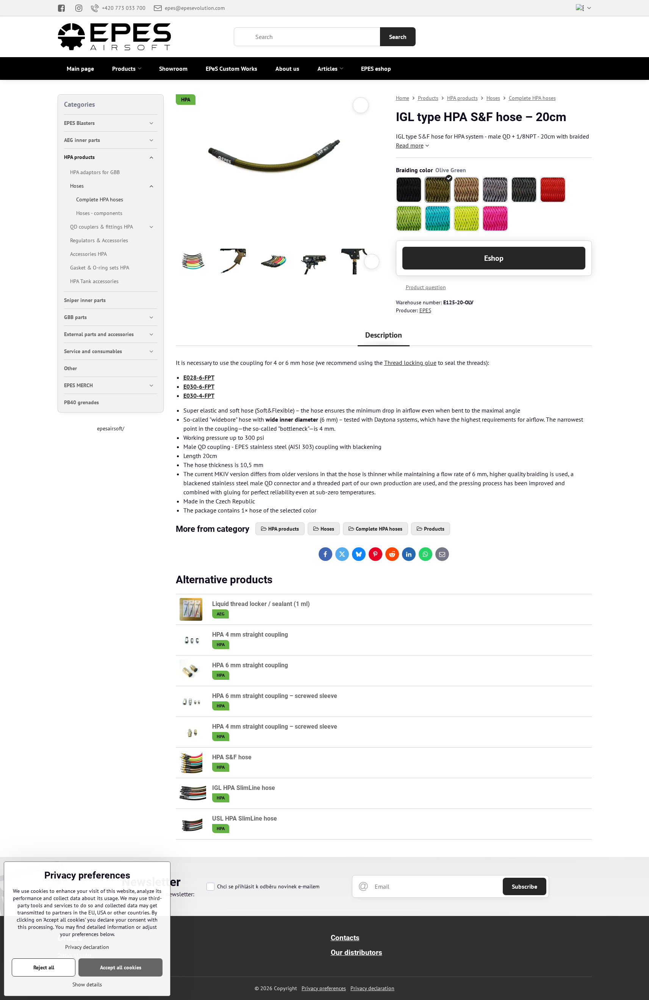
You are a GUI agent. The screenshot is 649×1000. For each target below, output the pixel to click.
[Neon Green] (466, 218)
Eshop (494, 258)
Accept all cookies (120, 967)
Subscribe (524, 886)
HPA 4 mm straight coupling (250, 634)
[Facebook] (64, 8)
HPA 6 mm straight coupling (250, 665)
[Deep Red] (553, 189)
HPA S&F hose (232, 757)
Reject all (43, 967)
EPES (425, 310)
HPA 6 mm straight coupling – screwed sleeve (274, 695)
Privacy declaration (372, 988)
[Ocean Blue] (437, 218)
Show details (87, 984)
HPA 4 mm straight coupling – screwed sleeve (274, 726)
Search (398, 36)
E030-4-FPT (198, 395)
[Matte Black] (409, 189)
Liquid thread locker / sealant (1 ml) (261, 603)
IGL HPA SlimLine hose (243, 787)
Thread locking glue (410, 362)
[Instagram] (79, 8)
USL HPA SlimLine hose (244, 818)
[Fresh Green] (409, 218)
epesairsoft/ (110, 428)
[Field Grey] (495, 189)
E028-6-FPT (198, 377)
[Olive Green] (437, 189)
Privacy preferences (324, 988)
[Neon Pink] (495, 218)
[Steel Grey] (524, 189)
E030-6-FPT (198, 386)
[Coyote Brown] (466, 189)
